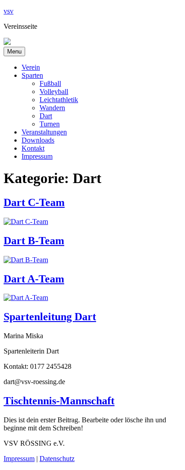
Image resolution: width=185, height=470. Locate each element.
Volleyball (54, 91)
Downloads (38, 140)
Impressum (37, 156)
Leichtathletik (59, 99)
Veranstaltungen (44, 132)
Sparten (32, 75)
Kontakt (33, 148)
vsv (8, 11)
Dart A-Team (34, 279)
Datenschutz (57, 458)
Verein (31, 67)
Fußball (50, 83)
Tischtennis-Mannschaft (59, 401)
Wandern (52, 108)
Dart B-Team (34, 240)
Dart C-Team (34, 202)
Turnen (50, 124)
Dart (46, 116)
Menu (14, 51)
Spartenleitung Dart (50, 316)
